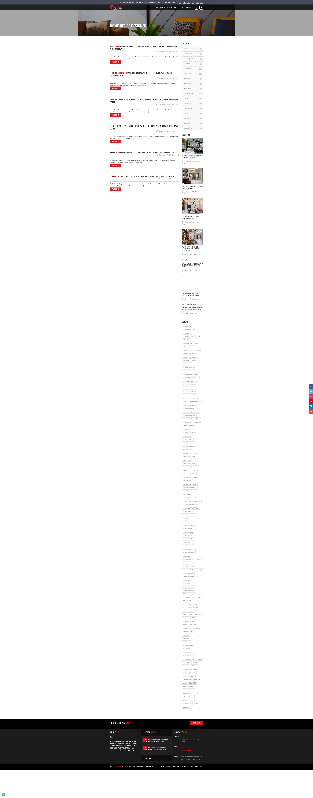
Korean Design (192, 88)
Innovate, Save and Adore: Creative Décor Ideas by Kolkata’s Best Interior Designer (192, 309)
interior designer (186, 542)
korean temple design (187, 580)
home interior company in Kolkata (190, 477)
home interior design (187, 481)
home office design (187, 494)
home (184, 474)
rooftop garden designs (187, 656)
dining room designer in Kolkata (189, 433)
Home (156, 7)
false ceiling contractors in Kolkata (190, 446)
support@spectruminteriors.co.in (190, 759)
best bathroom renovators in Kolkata (190, 381)
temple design (186, 666)
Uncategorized (192, 118)
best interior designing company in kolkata (191, 402)
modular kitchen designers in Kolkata (190, 608)
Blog (182, 7)
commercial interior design (188, 409)
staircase (199, 659)
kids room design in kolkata (188, 560)
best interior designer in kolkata (189, 392)
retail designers (186, 642)
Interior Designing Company (188, 553)
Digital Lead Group (149, 766)
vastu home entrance (187, 693)
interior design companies (188, 522)
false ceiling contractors (188, 443)
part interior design (196, 628)
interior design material (187, 529)
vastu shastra (197, 693)
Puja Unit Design (192, 103)
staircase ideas (196, 663)
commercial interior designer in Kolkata (191, 412)
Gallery (176, 7)
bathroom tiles (186, 361)
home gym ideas (192, 474)
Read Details (115, 62)
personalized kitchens (187, 632)
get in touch (196, 723)
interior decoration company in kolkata (191, 508)
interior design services (187, 536)
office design (197, 615)
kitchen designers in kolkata (188, 566)
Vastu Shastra (192, 123)
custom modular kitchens (188, 426)
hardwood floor (186, 470)
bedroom (194, 361)
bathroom (198, 337)
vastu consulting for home (188, 690)
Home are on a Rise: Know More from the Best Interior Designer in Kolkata (142, 176)
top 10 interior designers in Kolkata (190, 669)
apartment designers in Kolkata (189, 330)
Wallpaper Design (192, 128)
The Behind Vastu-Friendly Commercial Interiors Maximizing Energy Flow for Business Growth (143, 48)
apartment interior (186, 333)
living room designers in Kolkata (189, 591)
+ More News (147, 758)
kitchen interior (186, 570)
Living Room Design (192, 93)
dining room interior (187, 436)
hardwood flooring (196, 470)
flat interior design (186, 460)
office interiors (186, 628)
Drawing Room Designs (187, 440)
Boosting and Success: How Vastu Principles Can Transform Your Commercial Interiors (141, 74)
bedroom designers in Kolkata (189, 367)
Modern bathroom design (188, 594)
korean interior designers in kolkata (190, 577)
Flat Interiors (192, 64)
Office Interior (192, 98)
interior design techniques (188, 539)
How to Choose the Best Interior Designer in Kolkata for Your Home (192, 218)
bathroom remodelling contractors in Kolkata (192, 350)
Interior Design (192, 74)
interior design (186, 518)
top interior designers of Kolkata (189, 683)
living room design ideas (188, 587)
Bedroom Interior (192, 54)
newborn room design (187, 615)
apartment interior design (188, 337)
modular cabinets (196, 597)
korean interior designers (188, 573)
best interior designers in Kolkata (189, 398)
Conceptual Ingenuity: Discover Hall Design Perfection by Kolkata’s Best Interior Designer (192, 265)
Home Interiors (192, 69)
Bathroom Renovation (192, 49)
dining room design (187, 429)
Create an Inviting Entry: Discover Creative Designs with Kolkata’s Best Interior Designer (191, 249)
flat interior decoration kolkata (189, 457)
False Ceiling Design (192, 59)
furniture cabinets (186, 467)
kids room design (186, 556)
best (197, 378)
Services (169, 7)
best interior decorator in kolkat (189, 385)
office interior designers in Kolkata (190, 625)
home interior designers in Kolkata (190, 491)
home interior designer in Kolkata (189, 488)
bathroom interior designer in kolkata (190, 343)
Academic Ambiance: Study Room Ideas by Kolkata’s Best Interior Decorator (191, 294)
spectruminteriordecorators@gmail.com (192, 757)
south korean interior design (188, 659)
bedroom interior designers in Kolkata (190, 374)
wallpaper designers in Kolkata (189, 700)
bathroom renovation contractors (189, 357)
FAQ (192, 766)
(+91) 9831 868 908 (186, 747)
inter (196, 498)
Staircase (192, 113)
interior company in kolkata (194, 501)
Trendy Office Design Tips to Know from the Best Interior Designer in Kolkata (143, 152)
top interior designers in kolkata (189, 676)
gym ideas (195, 467)
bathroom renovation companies (189, 354)
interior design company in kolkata (190, 525)
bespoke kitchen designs (188, 378)
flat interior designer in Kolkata (189, 464)
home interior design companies (189, 484)
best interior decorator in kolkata (189, 388)
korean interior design (196, 570)
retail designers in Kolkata (188, 645)
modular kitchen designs (188, 611)
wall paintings (199, 697)
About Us (162, 7)
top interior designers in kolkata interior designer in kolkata (192, 680)
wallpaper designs (187, 704)
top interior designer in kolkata (189, 673)
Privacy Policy (199, 766)
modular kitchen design (188, 601)
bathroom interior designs (188, 347)
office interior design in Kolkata (189, 618)
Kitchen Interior (192, 83)
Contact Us (188, 7)
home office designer (187, 498)
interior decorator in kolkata (188, 512)
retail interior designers (187, 649)
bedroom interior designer (188, 371)
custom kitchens (198, 422)
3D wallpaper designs (187, 326)
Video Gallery (185, 766)
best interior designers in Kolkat (189, 395)
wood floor (196, 704)
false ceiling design (187, 450)
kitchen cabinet (186, 563)
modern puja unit (186, 597)
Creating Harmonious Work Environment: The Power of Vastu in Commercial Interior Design (144, 101)
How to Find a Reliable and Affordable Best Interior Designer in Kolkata (191, 157)
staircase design (186, 663)
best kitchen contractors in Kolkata (190, 405)
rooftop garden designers (188, 652)
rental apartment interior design (189, 639)
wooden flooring (186, 707)
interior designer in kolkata (188, 546)
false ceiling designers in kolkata (189, 453)
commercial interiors (187, 422)
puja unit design (186, 635)
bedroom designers (187, 364)
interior (184, 501)
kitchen (198, 560)
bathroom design (186, 340)
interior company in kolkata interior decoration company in (192, 505)
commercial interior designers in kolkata (191, 419)
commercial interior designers (189, 416)
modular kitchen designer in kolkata (190, 604)
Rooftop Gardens (192, 108)
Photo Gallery (176, 766)
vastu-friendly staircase (188, 697)
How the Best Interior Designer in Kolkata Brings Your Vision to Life (192, 187)
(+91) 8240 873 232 (186, 750)
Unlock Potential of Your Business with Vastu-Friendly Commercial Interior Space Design (144, 127)
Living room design (186, 584)
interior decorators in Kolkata (188, 515)
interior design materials (188, 532)
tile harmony (194, 666)
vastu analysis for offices (188, 687)
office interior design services (189, 621)
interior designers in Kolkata (188, 549)
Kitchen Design (192, 79)
